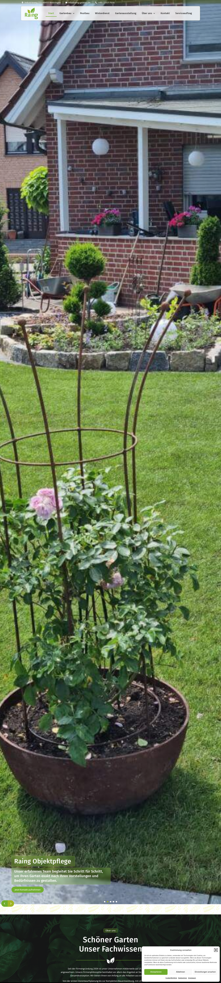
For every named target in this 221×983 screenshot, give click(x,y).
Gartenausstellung (125, 13)
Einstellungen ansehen (205, 972)
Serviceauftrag (183, 13)
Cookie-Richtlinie (171, 978)
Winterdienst (102, 13)
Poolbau (85, 13)
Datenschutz (182, 978)
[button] (216, 950)
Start (51, 13)
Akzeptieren (156, 972)
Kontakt (165, 13)
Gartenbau (65, 13)
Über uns (147, 13)
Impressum (192, 978)
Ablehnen (180, 972)
